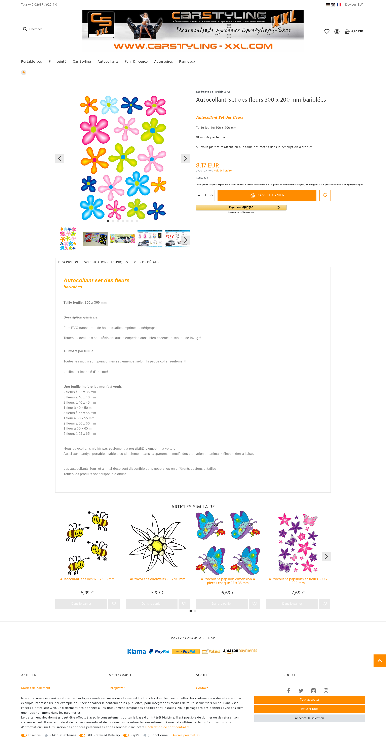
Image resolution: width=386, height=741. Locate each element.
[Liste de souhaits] (327, 33)
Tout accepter (309, 699)
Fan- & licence (136, 62)
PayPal (135, 735)
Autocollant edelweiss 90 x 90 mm (158, 579)
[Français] (339, 4)
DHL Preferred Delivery (103, 735)
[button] (337, 33)
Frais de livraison (223, 171)
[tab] (68, 262)
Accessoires (163, 62)
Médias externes (64, 735)
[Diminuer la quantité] (199, 195)
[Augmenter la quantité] (211, 195)
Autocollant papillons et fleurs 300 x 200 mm (298, 581)
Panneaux (187, 62)
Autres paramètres (186, 735)
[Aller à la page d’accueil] (23, 72)
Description (68, 262)
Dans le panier (270, 195)
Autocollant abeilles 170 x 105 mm (87, 579)
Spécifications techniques (106, 262)
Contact (202, 688)
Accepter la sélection (309, 718)
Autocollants (108, 62)
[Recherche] (25, 29)
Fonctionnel (160, 735)
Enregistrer (117, 688)
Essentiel (35, 735)
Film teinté (58, 62)
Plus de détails (146, 262)
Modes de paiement (35, 688)
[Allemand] (327, 4)
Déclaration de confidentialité (167, 727)
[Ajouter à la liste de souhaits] (325, 195)
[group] (87, 543)
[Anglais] (333, 4)
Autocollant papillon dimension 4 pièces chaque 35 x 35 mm (228, 581)
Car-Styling (82, 62)
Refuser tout (309, 709)
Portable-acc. (31, 62)
